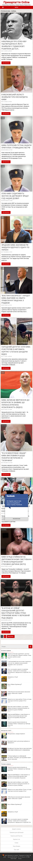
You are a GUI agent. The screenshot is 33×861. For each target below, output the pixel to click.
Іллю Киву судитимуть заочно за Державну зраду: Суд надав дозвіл (15, 195)
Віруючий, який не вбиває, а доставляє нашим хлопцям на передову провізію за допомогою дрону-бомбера (18, 708)
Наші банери (16, 846)
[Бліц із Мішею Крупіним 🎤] (4, 688)
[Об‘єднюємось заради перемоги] (4, 738)
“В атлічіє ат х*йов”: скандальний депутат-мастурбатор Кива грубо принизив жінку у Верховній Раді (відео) (15, 613)
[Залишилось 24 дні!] (4, 681)
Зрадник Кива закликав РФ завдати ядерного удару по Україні (15, 247)
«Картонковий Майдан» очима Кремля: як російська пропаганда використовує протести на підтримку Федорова (19, 716)
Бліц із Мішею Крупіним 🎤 (15, 684)
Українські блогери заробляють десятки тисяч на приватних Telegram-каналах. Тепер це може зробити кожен (19, 655)
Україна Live (16, 839)
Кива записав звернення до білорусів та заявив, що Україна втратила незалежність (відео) (15, 403)
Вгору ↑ (20, 858)
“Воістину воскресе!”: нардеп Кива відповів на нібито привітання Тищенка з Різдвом (15, 299)
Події (2, 14)
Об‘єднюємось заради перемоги (16, 733)
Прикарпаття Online (16, 2)
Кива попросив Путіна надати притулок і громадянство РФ (16, 146)
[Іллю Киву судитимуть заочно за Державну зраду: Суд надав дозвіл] (16, 178)
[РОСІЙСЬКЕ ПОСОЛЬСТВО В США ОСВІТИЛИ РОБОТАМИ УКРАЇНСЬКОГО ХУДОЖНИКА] (4, 753)
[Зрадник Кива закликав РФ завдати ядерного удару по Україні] (16, 229)
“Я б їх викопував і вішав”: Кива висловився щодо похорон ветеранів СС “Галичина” (13, 457)
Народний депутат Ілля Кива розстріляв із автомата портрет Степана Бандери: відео (15, 350)
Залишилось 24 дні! (13, 677)
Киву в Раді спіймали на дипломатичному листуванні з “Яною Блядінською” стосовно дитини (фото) (16, 560)
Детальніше (6, 63)
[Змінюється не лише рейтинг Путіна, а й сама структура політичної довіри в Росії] (4, 703)
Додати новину (16, 829)
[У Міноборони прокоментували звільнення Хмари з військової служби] (4, 696)
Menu (16, 7)
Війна (2, 217)
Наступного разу (16, 518)
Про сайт (16, 849)
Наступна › (11, 636)
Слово (16, 843)
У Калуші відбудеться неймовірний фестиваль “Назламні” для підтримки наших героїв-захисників (19, 757)
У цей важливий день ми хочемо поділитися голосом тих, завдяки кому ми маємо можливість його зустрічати (19, 663)
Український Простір (16, 836)
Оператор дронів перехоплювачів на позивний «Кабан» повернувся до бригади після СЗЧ (19, 723)
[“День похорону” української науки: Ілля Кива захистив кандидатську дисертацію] (16, 491)
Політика (3, 425)
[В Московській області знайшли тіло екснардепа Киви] (16, 79)
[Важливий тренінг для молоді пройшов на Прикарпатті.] (4, 745)
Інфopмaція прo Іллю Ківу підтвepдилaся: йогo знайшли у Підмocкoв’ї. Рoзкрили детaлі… (13, 45)
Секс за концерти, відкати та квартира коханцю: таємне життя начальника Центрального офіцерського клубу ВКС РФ (19, 671)
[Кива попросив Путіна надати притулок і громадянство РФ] (16, 129)
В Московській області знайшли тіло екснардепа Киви (14, 97)
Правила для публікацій (16, 832)
